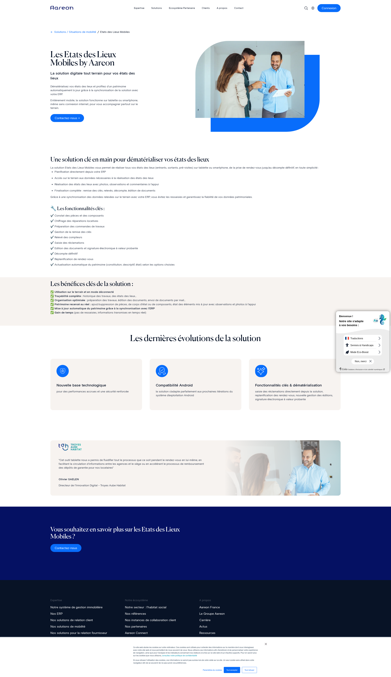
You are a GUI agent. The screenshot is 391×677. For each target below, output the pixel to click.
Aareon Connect (136, 633)
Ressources (207, 633)
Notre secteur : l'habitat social (145, 607)
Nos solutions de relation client (71, 620)
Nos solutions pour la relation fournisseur (78, 633)
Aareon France (209, 607)
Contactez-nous (66, 548)
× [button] (266, 643)
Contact (238, 8)
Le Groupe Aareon (212, 613)
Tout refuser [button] (249, 670)
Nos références (135, 613)
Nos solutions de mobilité (67, 626)
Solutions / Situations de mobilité (75, 32)
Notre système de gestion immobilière (76, 607)
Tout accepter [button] (232, 670)
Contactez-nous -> (67, 118)
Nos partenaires (136, 626)
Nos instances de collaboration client (150, 620)
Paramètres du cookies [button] (212, 670)
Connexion (329, 8)
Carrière (204, 620)
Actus (203, 626)
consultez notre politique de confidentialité (179, 655)
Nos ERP (56, 613)
